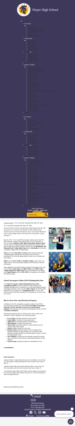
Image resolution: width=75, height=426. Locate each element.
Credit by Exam (32, 79)
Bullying (30, 73)
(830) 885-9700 (39, 407)
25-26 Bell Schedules (34, 68)
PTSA (30, 97)
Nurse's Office (32, 46)
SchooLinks (31, 99)
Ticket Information (33, 58)
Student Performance (34, 35)
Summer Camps (32, 60)
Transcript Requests (33, 107)
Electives (30, 81)
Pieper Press (31, 37)
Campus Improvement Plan (36, 30)
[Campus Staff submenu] (25, 40)
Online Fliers (31, 94)
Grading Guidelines (33, 83)
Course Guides (32, 78)
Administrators (32, 41)
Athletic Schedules (33, 55)
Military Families (33, 89)
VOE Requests (32, 109)
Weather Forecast (33, 61)
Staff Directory (32, 48)
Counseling (31, 43)
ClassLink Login (33, 74)
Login (31, 416)
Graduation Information (35, 84)
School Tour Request (34, 101)
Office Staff (31, 45)
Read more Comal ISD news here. (14, 387)
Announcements (8, 223)
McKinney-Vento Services (35, 87)
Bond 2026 (31, 27)
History (30, 33)
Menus (30, 92)
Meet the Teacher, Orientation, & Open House (41, 91)
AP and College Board (34, 71)
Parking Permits (32, 96)
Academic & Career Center (36, 69)
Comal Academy (33, 76)
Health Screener (32, 86)
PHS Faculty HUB (33, 50)
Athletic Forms (32, 56)
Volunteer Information (34, 110)
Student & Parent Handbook (36, 104)
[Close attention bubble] (72, 408)
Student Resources (33, 105)
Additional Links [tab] (37, 212)
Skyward (30, 102)
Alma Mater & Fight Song (35, 28)
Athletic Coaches (33, 53)
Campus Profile (32, 32)
